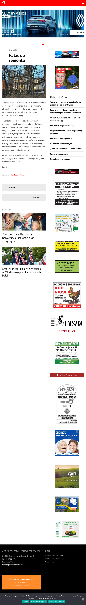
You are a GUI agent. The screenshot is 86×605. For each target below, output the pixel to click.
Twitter (22, 175)
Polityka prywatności (53, 559)
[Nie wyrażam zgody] (83, 599)
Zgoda (25, 602)
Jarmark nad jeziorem (59, 154)
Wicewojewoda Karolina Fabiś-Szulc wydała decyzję (65, 119)
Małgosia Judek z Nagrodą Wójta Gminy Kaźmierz (66, 132)
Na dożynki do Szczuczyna (61, 143)
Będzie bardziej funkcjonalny (62, 125)
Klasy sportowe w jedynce (61, 138)
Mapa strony (50, 562)
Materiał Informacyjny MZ (55, 556)
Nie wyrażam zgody (38, 602)
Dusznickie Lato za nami (60, 159)
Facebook (14, 175)
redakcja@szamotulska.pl (13, 564)
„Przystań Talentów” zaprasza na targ (66, 148)
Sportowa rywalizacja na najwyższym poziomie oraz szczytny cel (65, 103)
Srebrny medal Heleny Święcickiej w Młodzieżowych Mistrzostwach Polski (65, 111)
